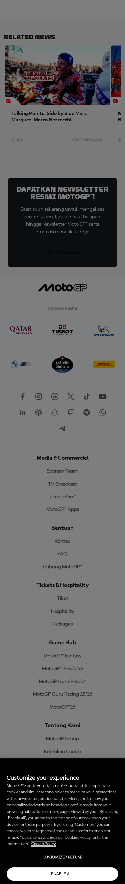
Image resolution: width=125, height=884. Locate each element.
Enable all (62, 874)
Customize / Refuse (62, 857)
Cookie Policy (43, 844)
